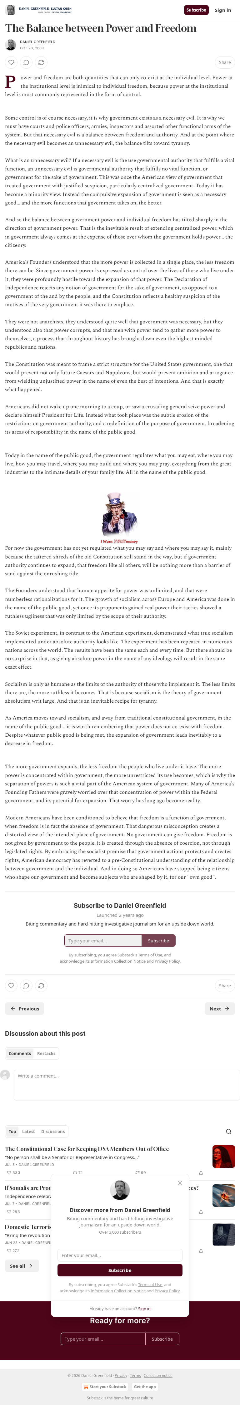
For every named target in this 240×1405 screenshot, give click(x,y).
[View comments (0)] (26, 62)
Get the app (145, 1386)
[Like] (11, 62)
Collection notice (158, 1375)
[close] (180, 1183)
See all (17, 1266)
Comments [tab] (20, 1053)
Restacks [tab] (46, 1053)
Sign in (223, 10)
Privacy (121, 1375)
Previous (29, 1008)
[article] (120, 1161)
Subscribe (196, 10)
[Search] (228, 1131)
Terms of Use (150, 1284)
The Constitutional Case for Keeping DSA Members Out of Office (87, 1149)
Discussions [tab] (53, 1131)
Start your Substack (108, 1386)
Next (215, 1008)
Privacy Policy (167, 1291)
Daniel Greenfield (37, 42)
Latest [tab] (28, 1131)
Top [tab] (12, 1131)
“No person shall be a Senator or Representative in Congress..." (72, 1157)
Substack (94, 1398)
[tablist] (32, 1053)
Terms (135, 1375)
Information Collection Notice (118, 1291)
